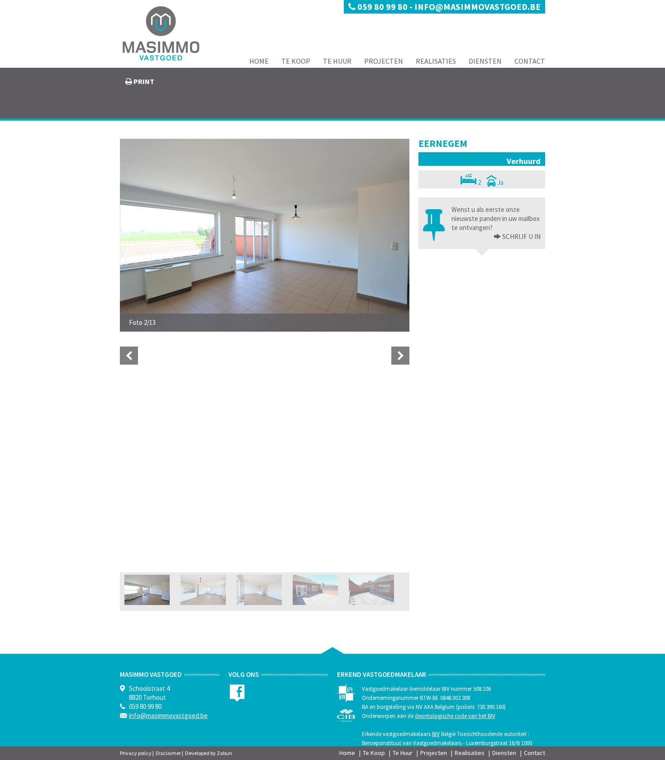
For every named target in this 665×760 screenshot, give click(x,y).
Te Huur (337, 61)
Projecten (383, 61)
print (143, 81)
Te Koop (295, 61)
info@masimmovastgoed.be (477, 6)
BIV (436, 734)
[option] (264, 235)
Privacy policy (136, 753)
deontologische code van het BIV (455, 716)
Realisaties (436, 61)
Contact (529, 61)
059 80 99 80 (382, 6)
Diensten (485, 61)
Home (259, 61)
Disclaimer (168, 753)
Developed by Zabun (208, 753)
